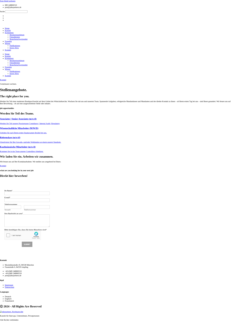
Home (7, 28)
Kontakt (8, 50)
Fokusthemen (15, 37)
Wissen (7, 43)
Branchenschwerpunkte (19, 39)
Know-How (14, 48)
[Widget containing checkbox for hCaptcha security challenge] (22, 235)
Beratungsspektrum (17, 35)
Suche (2, 11)
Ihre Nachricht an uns (13, 213)
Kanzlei (8, 30)
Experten (8, 41)
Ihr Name (8, 191)
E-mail (7, 197)
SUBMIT (27, 244)
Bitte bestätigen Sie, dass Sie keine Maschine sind (25, 230)
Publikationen (15, 46)
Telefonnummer (10, 204)
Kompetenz (9, 33)
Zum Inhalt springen (7, 1)
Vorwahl (7, 210)
